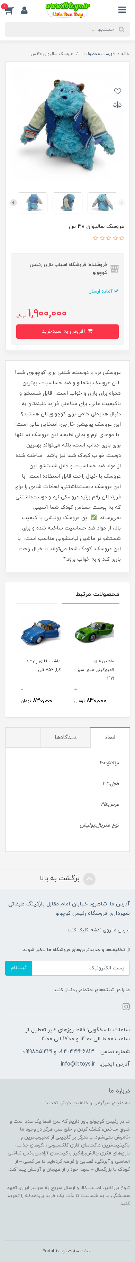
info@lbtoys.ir (78, 1064)
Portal (48, 1251)
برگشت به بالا (60, 879)
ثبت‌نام (19, 967)
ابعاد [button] (110, 738)
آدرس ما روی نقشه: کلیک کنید (98, 930)
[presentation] (121, 202)
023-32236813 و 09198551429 (58, 1052)
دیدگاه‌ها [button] (65, 738)
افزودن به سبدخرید (64, 331)
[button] (13, 10)
